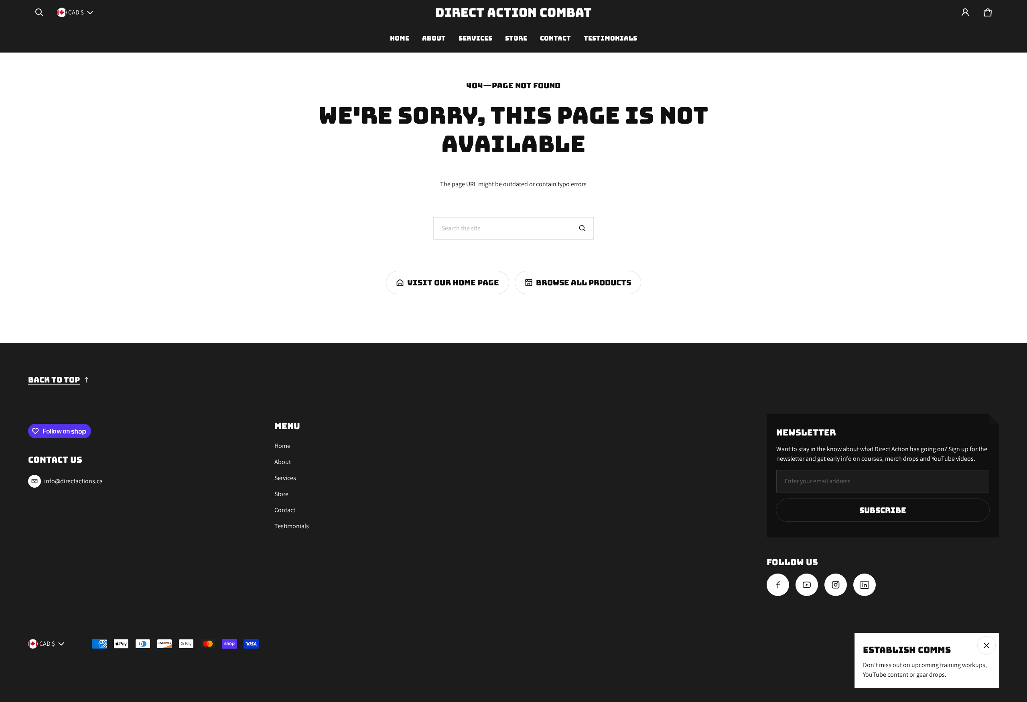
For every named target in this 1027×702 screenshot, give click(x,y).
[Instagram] (835, 585)
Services (475, 38)
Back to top (54, 379)
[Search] (582, 228)
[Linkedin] (864, 585)
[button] (39, 12)
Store (516, 38)
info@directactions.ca (73, 481)
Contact (555, 38)
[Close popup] (986, 645)
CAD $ (76, 12)
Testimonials (610, 38)
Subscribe (882, 510)
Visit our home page (453, 282)
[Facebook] (778, 585)
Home (399, 38)
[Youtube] (807, 585)
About (434, 38)
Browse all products (583, 282)
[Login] (965, 12)
